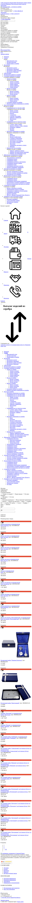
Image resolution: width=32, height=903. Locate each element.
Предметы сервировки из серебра (16, 131)
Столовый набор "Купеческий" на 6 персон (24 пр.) (14, 791)
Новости (6, 872)
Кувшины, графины (15, 127)
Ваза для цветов (5, 584)
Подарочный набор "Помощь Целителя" (11, 660)
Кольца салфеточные (15, 137)
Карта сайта (20, 901)
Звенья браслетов (14, 443)
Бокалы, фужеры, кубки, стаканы (19, 125)
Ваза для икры (5, 595)
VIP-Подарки (7, 73)
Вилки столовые (14, 91)
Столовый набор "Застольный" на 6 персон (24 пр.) (14, 820)
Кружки (12, 128)
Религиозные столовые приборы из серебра (18, 182)
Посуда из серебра (9, 105)
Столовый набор (5, 778)
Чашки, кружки (14, 110)
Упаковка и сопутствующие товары (13, 196)
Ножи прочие (13, 101)
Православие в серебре (13, 63)
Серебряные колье (11, 164)
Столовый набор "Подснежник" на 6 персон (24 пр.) (15, 835)
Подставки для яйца (15, 142)
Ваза (2, 572)
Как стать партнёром (9, 889)
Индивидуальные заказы (10, 873)
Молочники (13, 119)
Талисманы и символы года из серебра (17, 191)
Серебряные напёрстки (13, 192)
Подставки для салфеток (16, 141)
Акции (6, 58)
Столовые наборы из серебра (14, 102)
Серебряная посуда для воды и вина (16, 121)
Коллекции (7, 65)
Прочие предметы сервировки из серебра (18, 103)
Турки (11, 120)
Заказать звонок (5, 54)
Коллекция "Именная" (13, 72)
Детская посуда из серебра (14, 174)
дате (5, 346)
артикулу (8, 344)
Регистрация (4, 50)
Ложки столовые (14, 81)
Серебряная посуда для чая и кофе (16, 108)
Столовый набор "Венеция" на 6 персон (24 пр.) (14, 765)
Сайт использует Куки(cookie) (9, 2)
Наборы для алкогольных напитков (19, 152)
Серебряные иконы (12, 179)
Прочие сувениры (11, 193)
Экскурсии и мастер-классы (5, 13)
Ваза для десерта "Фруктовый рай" (10, 619)
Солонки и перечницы (16, 138)
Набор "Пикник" (5, 726)
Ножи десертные (14, 99)
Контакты (6, 870)
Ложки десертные (14, 83)
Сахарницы (13, 114)
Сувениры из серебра (9, 185)
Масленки (12, 143)
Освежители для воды (16, 139)
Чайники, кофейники (15, 117)
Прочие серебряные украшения (15, 167)
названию (3, 344)
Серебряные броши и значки (14, 163)
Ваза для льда (4, 560)
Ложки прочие (14, 87)
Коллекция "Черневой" (13, 69)
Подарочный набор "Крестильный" (10, 703)
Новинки (6, 56)
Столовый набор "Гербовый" (8, 738)
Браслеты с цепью (14, 441)
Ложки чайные (14, 84)
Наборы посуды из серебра (14, 148)
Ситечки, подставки (15, 116)
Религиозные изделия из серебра (12, 175)
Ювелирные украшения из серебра (13, 155)
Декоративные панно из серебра (15, 189)
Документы (7, 881)
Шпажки (12, 146)
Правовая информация (10, 880)
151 (6, 849)
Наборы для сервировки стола (18, 153)
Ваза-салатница (5, 525)
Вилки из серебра (11, 88)
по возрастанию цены (17, 344)
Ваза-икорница (5, 607)
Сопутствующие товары (13, 200)
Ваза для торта (5, 537)
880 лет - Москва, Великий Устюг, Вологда (18, 195)
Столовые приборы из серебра (12, 76)
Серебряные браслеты (12, 438)
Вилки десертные (14, 92)
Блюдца (12, 113)
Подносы (12, 135)
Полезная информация (10, 878)
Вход (9, 50)
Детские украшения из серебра (15, 171)
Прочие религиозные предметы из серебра (18, 184)
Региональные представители (11, 888)
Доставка (6, 867)
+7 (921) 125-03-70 (14, 13)
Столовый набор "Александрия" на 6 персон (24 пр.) (15, 751)
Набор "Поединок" (6, 714)
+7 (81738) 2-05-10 (5, 897)
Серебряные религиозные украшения (17, 181)
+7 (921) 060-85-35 (18, 11)
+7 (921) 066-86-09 (5, 19)
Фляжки (12, 130)
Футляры (9, 203)
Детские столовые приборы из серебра (17, 173)
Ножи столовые (14, 98)
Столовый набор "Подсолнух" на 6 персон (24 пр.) (14, 806)
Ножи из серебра (11, 95)
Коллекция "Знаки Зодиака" (14, 70)
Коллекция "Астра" (12, 67)
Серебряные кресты (12, 178)
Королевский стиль (12, 60)
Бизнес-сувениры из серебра (14, 188)
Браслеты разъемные (15, 440)
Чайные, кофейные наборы (17, 150)
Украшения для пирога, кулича (18, 145)
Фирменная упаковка (12, 202)
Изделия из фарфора (12, 199)
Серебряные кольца (12, 159)
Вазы (11, 134)
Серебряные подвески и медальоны (16, 161)
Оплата (6, 869)
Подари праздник (11, 62)
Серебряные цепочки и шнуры (15, 166)
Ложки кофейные (14, 85)
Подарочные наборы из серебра (12, 74)
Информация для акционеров (11, 882)
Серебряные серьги (12, 160)
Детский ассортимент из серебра (12, 168)
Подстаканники (14, 112)
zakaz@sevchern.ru (15, 897)
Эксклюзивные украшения (14, 157)
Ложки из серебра (11, 78)
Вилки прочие (14, 94)
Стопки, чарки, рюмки (16, 124)
